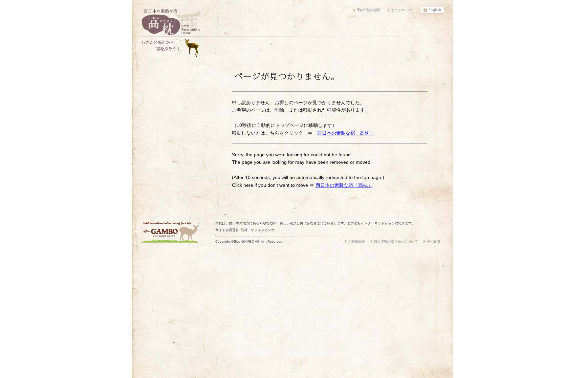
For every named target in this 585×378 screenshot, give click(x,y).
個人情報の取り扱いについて (396, 241)
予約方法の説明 (369, 10)
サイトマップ (401, 10)
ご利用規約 (356, 241)
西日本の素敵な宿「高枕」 (345, 133)
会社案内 (433, 241)
